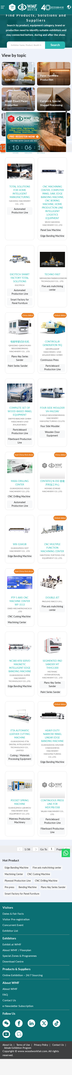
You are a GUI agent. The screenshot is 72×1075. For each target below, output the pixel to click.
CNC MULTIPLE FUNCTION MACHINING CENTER (52, 548)
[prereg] (23, 136)
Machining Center (14, 874)
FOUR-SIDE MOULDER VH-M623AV (52, 410)
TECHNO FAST (52, 274)
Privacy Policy (41, 1045)
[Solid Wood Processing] (18, 73)
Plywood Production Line (18, 881)
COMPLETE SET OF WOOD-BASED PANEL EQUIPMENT (20, 411)
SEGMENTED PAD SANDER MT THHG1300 (52, 664)
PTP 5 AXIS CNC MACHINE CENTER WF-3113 (20, 601)
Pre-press (9, 887)
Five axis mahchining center (47, 868)
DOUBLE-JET (52, 598)
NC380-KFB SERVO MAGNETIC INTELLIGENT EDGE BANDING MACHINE (20, 666)
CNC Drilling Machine (46, 881)
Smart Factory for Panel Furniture (22, 894)
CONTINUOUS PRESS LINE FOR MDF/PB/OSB (52, 804)
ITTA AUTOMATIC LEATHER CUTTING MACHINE (19, 734)
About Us (7, 1045)
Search (55, 45)
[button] (66, 853)
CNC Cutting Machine (38, 874)
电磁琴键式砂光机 (19, 342)
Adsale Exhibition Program (17, 1048)
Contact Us (58, 1045)
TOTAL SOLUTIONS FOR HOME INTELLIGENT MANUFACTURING (19, 192)
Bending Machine (28, 887)
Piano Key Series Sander (53, 887)
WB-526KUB (19, 544)
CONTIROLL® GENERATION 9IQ (52, 343)
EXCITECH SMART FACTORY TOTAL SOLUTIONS (19, 278)
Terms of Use (23, 1045)
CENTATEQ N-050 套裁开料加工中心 (52, 483)
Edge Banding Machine (16, 868)
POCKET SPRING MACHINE (20, 802)
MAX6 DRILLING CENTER (20, 483)
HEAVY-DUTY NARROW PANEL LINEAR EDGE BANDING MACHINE (52, 736)
